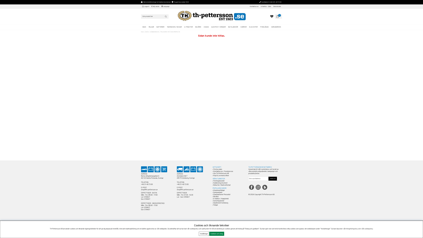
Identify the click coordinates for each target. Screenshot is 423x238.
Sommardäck (217, 193)
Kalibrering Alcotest (220, 183)
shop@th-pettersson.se (149, 190)
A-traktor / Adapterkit (221, 199)
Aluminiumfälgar (219, 190)
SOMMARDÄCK (154, 32)
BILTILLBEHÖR (233, 27)
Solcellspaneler (218, 201)
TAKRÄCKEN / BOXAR (174, 27)
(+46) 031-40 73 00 (275, 2)
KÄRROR (244, 27)
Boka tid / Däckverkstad (221, 185)
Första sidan (217, 169)
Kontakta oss (254, 6)
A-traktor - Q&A (266, 6)
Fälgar (215, 205)
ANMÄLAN (273, 178)
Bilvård (215, 197)
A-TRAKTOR (188, 27)
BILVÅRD (198, 27)
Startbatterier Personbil (221, 195)
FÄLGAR (151, 27)
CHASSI (206, 27)
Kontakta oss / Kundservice (223, 171)
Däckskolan (277, 6)
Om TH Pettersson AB (221, 174)
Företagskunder (219, 181)
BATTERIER (160, 27)
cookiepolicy (368, 229)
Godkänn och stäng (217, 234)
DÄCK (144, 27)
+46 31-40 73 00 (147, 184)
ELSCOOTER (253, 27)
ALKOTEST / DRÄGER (218, 27)
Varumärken (276, 27)
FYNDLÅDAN (264, 27)
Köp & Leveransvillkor (221, 176)
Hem (142, 32)
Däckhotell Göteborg (220, 203)
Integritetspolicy (352, 229)
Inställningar (204, 234)
